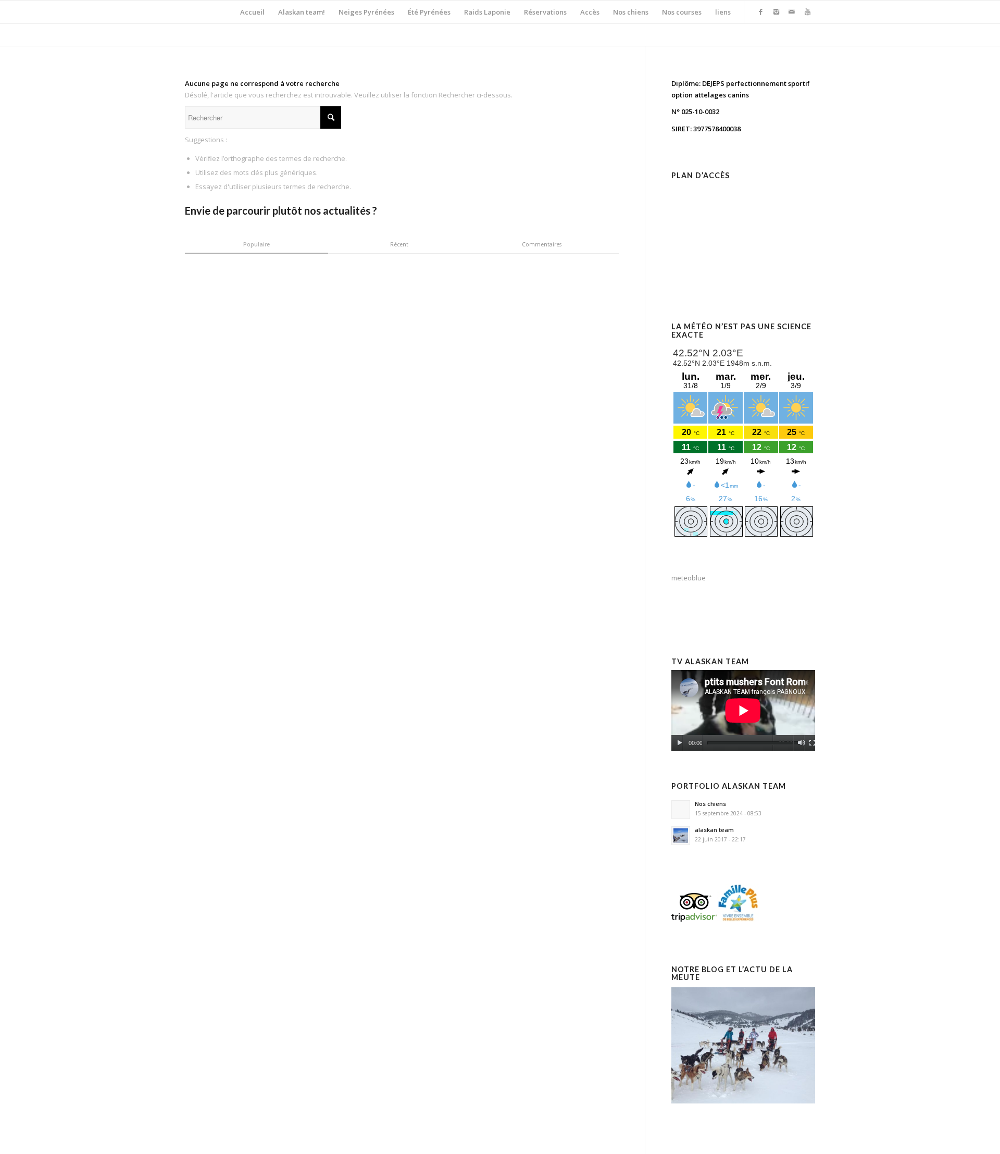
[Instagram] (776, 11)
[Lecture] (679, 743)
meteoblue (688, 577)
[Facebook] (760, 11)
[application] (743, 710)
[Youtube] (807, 11)
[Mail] (791, 11)
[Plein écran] (812, 743)
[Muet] (801, 743)
